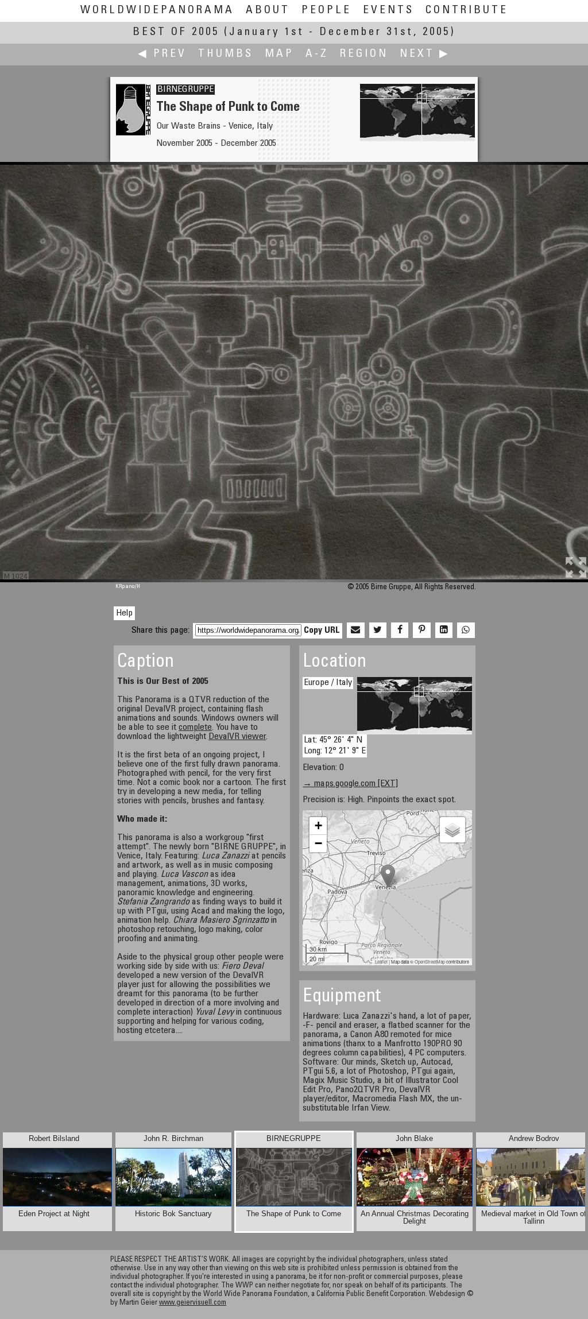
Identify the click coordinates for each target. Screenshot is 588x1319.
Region (364, 54)
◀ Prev (162, 54)
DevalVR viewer (237, 736)
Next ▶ (425, 54)
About (268, 10)
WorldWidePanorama (157, 10)
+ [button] (318, 825)
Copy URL (322, 630)
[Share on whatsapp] (465, 630)
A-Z (316, 54)
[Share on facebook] (399, 630)
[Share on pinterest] (421, 630)
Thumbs (225, 54)
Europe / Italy (328, 682)
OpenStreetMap (430, 961)
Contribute (466, 10)
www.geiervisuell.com (192, 1303)
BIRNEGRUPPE (185, 89)
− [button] (318, 843)
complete (195, 727)
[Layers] (452, 829)
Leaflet (381, 961)
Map (279, 54)
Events (388, 10)
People (326, 10)
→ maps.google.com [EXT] (350, 783)
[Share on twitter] (378, 630)
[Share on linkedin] (444, 630)
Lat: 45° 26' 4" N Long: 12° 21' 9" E (335, 746)
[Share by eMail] (355, 630)
